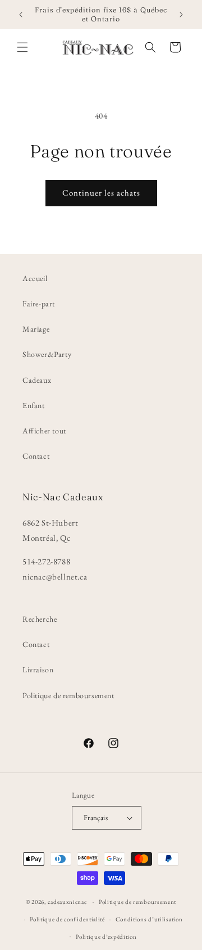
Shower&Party (46, 354)
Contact (35, 456)
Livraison (37, 669)
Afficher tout (44, 431)
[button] (22, 47)
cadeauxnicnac (67, 902)
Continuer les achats (101, 192)
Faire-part (38, 303)
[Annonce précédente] (20, 14)
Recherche (39, 619)
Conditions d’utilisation (149, 919)
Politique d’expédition (106, 936)
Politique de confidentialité (67, 919)
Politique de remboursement (68, 695)
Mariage (35, 329)
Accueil (34, 278)
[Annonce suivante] (181, 14)
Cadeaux (36, 380)
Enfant (33, 405)
